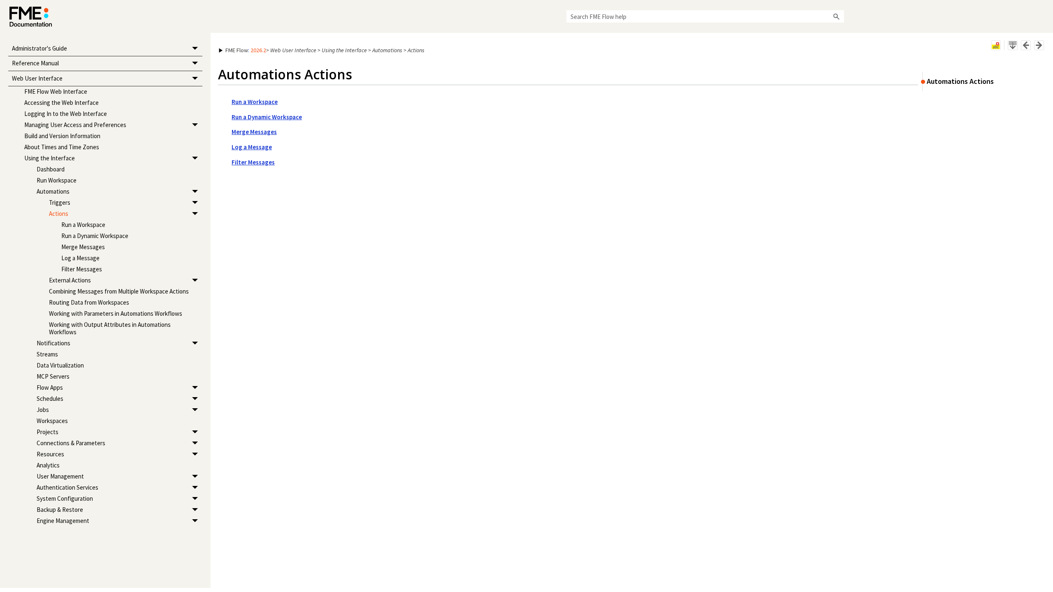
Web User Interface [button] (37, 78)
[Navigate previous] (1026, 45)
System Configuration (65, 498)
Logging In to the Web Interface (65, 114)
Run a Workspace (83, 225)
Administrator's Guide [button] (39, 48)
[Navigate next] (1039, 45)
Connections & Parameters (71, 443)
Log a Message (80, 258)
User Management (60, 476)
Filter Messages (81, 269)
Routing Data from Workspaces (89, 302)
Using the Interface (49, 158)
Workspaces (52, 421)
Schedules (50, 398)
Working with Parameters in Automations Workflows (115, 313)
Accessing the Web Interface (61, 102)
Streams (47, 354)
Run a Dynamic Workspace (94, 236)
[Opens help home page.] (30, 17)
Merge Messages (83, 247)
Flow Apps (50, 387)
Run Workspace (57, 180)
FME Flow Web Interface (55, 91)
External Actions (70, 280)
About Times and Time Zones (61, 147)
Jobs (43, 410)
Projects (47, 432)
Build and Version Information (62, 136)
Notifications (53, 343)
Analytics (48, 465)
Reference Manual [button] (35, 63)
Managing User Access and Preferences (75, 125)
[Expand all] (1013, 45)
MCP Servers (53, 376)
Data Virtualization (60, 365)
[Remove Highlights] (996, 45)
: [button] (245, 50)
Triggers (59, 202)
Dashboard (51, 169)
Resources (50, 454)
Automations (53, 191)
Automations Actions (960, 81)
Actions (58, 213)
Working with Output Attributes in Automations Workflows (110, 328)
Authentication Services (67, 487)
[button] (836, 16)
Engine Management (63, 521)
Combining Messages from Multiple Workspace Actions (119, 291)
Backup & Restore (60, 509)
